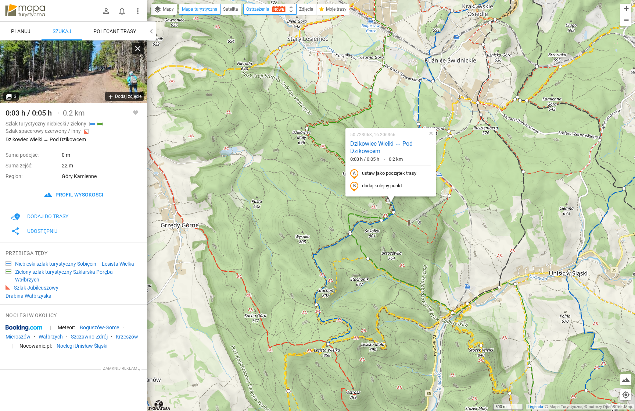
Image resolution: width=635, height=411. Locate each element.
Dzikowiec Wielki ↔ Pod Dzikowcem (381, 147)
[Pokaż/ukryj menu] (138, 11)
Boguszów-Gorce (99, 327)
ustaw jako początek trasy (389, 173)
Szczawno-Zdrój (89, 337)
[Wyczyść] (138, 48)
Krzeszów (127, 337)
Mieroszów (18, 337)
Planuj (21, 31)
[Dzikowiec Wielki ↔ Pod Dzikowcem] (73, 71)
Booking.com (24, 328)
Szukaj (62, 31)
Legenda (535, 406)
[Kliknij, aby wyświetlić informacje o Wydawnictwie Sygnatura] (159, 405)
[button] (280, 48)
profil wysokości (78, 195)
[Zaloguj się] (106, 11)
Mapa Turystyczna (565, 406)
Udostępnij (42, 231)
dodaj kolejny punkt (382, 185)
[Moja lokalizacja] (625, 394)
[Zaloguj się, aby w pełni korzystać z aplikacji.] (135, 112)
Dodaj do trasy (47, 216)
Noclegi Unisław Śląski (82, 346)
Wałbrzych (51, 337)
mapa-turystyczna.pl (25, 10)
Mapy (168, 9)
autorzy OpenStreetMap (610, 406)
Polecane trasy (114, 31)
